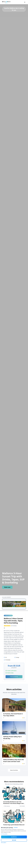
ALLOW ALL (14, 837)
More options (3, 842)
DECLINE (14, 840)
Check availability (14, 676)
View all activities (14, 770)
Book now (7, 587)
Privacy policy (4, 834)
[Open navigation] (25, 2)
